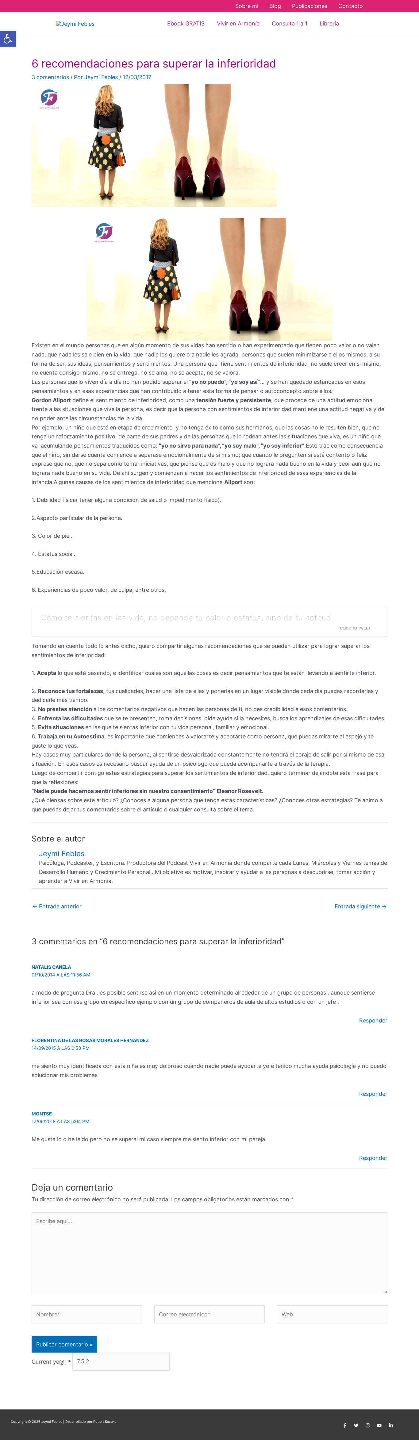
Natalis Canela (51, 967)
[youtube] (380, 1425)
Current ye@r (51, 1361)
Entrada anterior (57, 906)
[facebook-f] (345, 1425)
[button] (354, 23)
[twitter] (357, 1425)
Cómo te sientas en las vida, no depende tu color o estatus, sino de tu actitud (186, 617)
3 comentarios (50, 77)
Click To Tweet (355, 628)
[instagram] (368, 1425)
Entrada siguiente (361, 906)
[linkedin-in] (391, 1425)
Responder (373, 1020)
